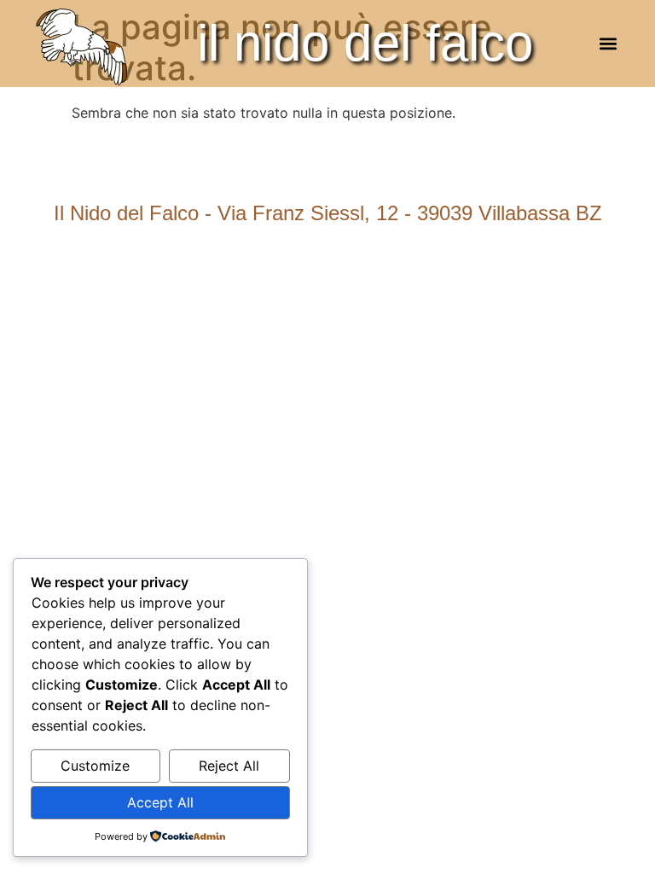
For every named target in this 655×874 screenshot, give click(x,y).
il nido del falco (365, 43)
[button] (608, 44)
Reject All (229, 765)
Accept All (160, 802)
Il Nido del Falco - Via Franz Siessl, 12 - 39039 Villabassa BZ (328, 212)
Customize (95, 765)
